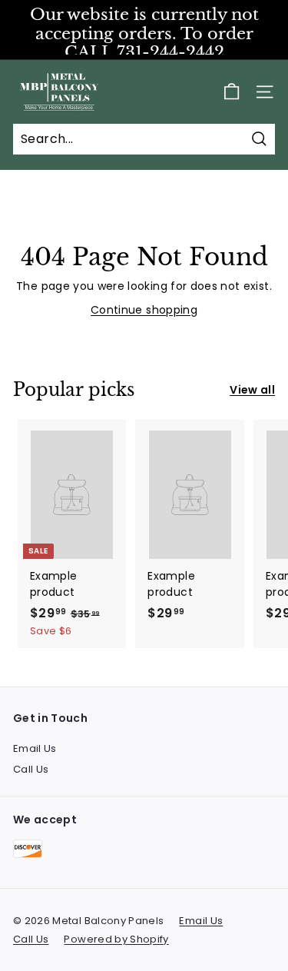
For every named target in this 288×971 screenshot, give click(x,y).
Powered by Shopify (116, 939)
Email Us (35, 748)
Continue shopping (144, 310)
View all (252, 389)
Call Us (30, 769)
